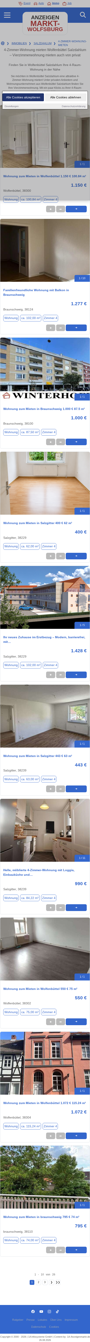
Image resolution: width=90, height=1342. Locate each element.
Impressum (71, 1319)
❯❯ (58, 1282)
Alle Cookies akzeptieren (23, 97)
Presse (30, 1319)
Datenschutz (38, 1326)
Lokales (42, 1319)
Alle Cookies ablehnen (65, 97)
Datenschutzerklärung (73, 106)
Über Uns (56, 1319)
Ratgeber (17, 1319)
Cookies (54, 1326)
